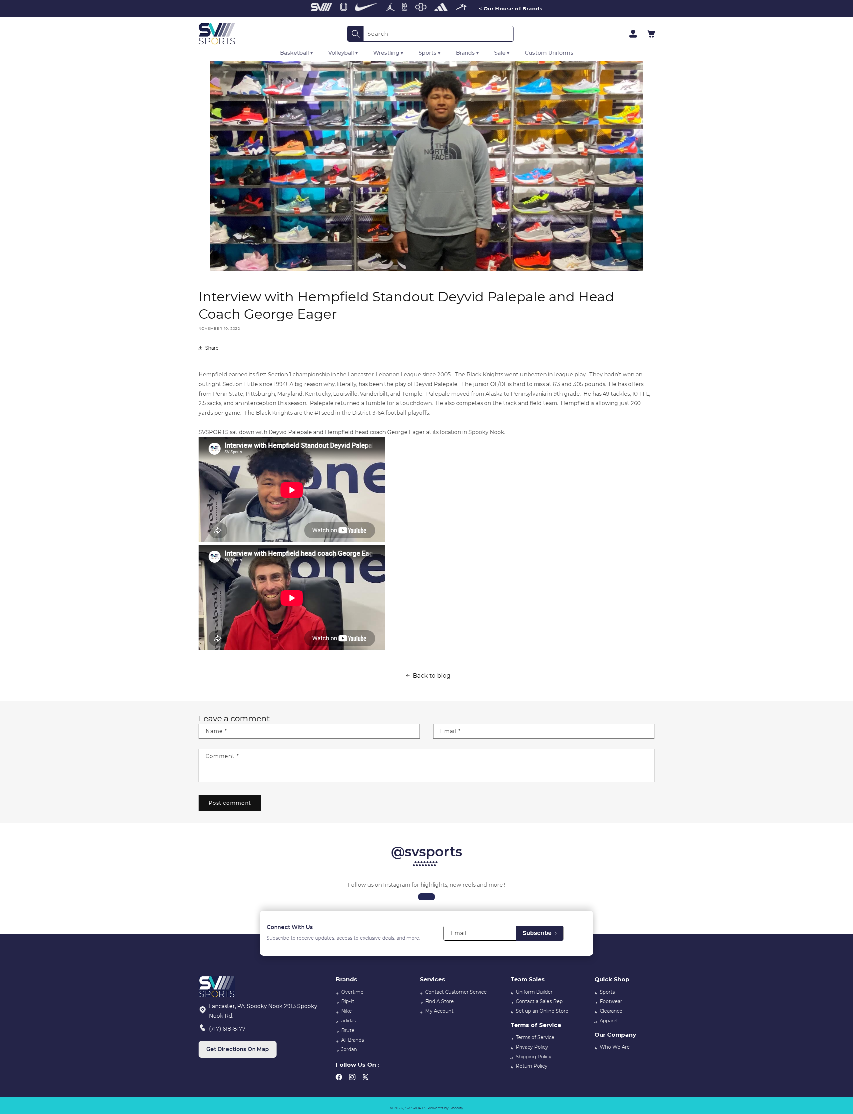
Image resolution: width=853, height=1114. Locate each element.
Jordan (349, 1049)
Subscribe (536, 933)
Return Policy (531, 1066)
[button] (651, 33)
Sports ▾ (429, 53)
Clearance (611, 1011)
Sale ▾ (501, 53)
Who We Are (615, 1047)
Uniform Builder (534, 992)
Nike (346, 1011)
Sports (607, 992)
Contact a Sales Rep (539, 1001)
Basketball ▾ (296, 53)
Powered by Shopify (445, 1108)
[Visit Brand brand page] (322, 9)
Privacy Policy (532, 1047)
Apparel (608, 1021)
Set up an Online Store (542, 1011)
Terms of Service (535, 1037)
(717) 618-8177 (227, 1029)
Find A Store (439, 1001)
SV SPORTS (415, 1108)
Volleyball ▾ (343, 53)
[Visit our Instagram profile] (426, 896)
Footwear (611, 1001)
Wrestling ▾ (388, 53)
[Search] (356, 33)
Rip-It (347, 1001)
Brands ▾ (467, 53)
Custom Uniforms (549, 53)
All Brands (352, 1040)
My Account (439, 1011)
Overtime (352, 992)
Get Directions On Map (237, 1049)
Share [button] (212, 348)
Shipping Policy (533, 1057)
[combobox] (438, 33)
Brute (348, 1030)
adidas (348, 1021)
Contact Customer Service (456, 992)
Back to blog (431, 675)
